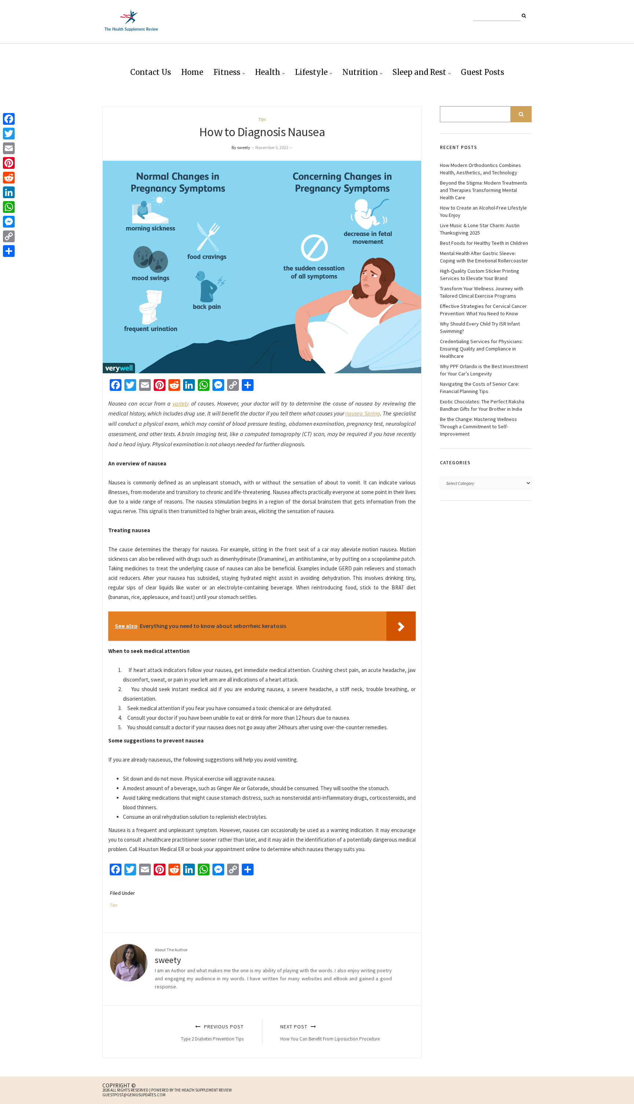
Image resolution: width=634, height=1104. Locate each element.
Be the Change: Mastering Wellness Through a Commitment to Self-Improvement (478, 426)
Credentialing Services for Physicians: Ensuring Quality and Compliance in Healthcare (481, 348)
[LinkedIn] (8, 192)
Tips (262, 119)
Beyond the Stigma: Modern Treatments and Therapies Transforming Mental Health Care (483, 190)
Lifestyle (311, 72)
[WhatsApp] (8, 207)
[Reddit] (8, 177)
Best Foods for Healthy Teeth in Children (484, 243)
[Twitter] (8, 133)
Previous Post (212, 1032)
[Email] (8, 148)
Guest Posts (482, 72)
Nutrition (360, 72)
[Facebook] (8, 119)
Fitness (227, 72)
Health (267, 72)
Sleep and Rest (419, 72)
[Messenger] (8, 221)
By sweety (241, 147)
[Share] (8, 251)
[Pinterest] (8, 163)
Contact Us (150, 72)
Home (192, 72)
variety (180, 403)
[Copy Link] (8, 236)
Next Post (330, 1032)
